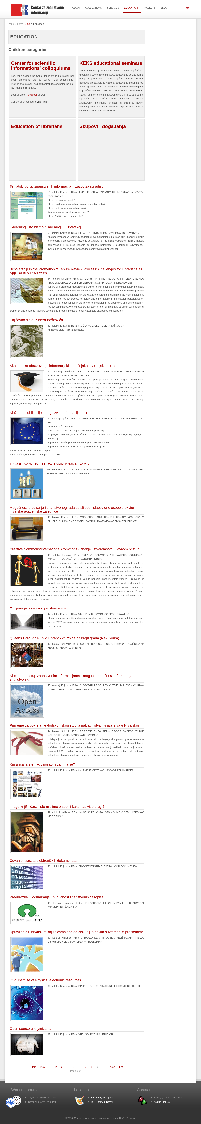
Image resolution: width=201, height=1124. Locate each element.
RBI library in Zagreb (102, 1097)
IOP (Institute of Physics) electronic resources (45, 980)
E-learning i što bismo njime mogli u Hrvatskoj (45, 227)
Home (27, 24)
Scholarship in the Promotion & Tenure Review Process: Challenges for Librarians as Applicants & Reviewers (76, 271)
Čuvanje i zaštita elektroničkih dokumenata (43, 861)
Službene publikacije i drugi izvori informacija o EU (49, 413)
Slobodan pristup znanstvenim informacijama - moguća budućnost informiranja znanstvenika (71, 678)
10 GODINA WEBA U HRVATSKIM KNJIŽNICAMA (49, 464)
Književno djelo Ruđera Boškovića (36, 320)
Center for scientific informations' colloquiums (40, 65)
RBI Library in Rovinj (102, 1102)
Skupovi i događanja (102, 126)
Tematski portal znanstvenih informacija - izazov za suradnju (57, 186)
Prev (42, 1067)
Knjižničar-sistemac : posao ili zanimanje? (42, 764)
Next (112, 1067)
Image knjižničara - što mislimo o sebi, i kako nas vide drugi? (57, 807)
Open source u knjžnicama (30, 1029)
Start (33, 1067)
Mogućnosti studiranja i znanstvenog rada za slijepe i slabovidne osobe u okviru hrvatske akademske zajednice (72, 510)
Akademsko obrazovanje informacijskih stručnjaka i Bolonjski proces (63, 366)
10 (103, 1067)
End (121, 1067)
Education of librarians (36, 126)
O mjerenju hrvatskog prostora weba (38, 608)
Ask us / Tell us (162, 1102)
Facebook (32, 94)
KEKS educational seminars (110, 63)
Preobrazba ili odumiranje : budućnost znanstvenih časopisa (57, 897)
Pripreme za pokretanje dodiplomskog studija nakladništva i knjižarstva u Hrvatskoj (74, 725)
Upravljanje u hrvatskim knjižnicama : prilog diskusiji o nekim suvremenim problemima (77, 932)
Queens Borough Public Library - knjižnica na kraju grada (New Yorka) (64, 638)
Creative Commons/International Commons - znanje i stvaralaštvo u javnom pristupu (75, 549)
